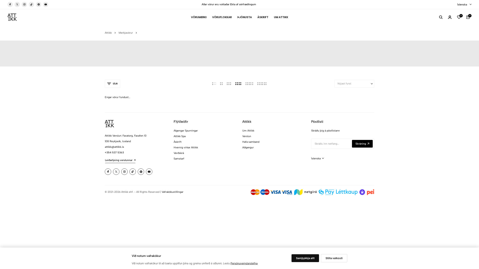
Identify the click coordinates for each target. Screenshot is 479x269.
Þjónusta (244, 17)
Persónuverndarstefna (244, 263)
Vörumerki (199, 17)
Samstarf (179, 158)
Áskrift (262, 17)
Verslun (246, 136)
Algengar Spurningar (186, 130)
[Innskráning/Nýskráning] (449, 17)
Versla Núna (292, 4)
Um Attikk (281, 17)
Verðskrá (179, 153)
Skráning (361, 143)
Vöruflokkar (222, 17)
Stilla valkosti (334, 258)
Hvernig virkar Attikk (186, 147)
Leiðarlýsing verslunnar (118, 160)
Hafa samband (250, 141)
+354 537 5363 (114, 152)
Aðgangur (248, 147)
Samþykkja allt (305, 258)
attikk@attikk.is (114, 147)
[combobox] (464, 4)
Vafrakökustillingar (172, 192)
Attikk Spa (180, 136)
